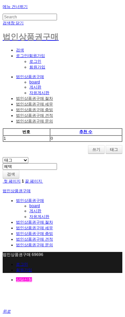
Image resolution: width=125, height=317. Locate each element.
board (34, 82)
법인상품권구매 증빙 (34, 109)
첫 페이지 (12, 181)
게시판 (35, 87)
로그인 (35, 61)
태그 (114, 149)
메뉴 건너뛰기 (15, 6)
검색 (11, 174)
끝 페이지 (34, 181)
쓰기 (96, 149)
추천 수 (85, 131)
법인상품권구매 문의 (34, 121)
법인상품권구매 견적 (34, 115)
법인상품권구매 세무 (34, 104)
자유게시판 (39, 92)
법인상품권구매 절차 (34, 98)
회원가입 (37, 67)
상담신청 (24, 279)
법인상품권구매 (30, 76)
